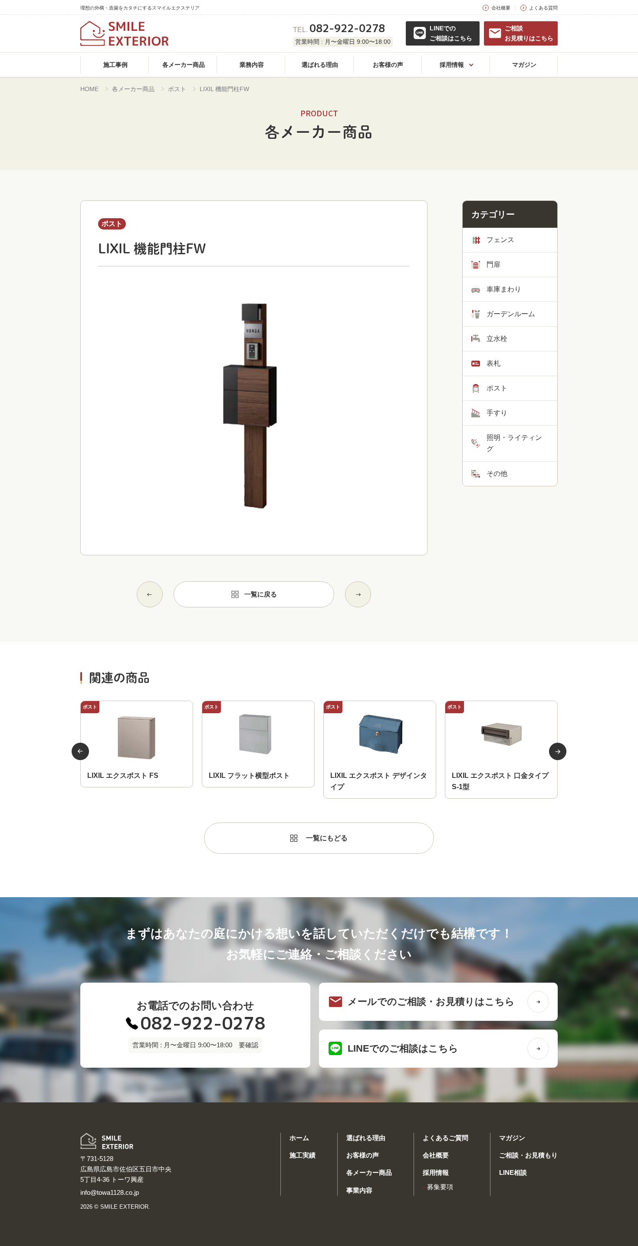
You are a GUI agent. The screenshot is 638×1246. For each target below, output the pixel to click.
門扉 (493, 264)
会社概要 (500, 7)
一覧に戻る (260, 594)
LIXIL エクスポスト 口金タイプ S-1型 (500, 781)
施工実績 (302, 1155)
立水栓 (497, 338)
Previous (80, 751)
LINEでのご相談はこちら (451, 33)
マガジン (512, 1137)
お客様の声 (362, 1155)
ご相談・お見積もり (528, 1155)
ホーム (299, 1137)
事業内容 (359, 1190)
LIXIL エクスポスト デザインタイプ (378, 781)
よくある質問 (543, 7)
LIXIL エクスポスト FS (122, 775)
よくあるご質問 (445, 1137)
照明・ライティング (514, 443)
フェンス (500, 239)
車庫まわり (504, 289)
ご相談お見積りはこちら (529, 33)
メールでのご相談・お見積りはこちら (431, 1001)
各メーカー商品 (133, 88)
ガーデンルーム (511, 314)
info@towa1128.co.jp (109, 1192)
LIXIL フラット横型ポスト (249, 775)
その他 (497, 473)
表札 (493, 363)
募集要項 (440, 1186)
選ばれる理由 (365, 1137)
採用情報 (436, 1172)
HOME (89, 88)
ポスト (177, 88)
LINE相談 (513, 1172)
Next (557, 751)
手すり (497, 412)
